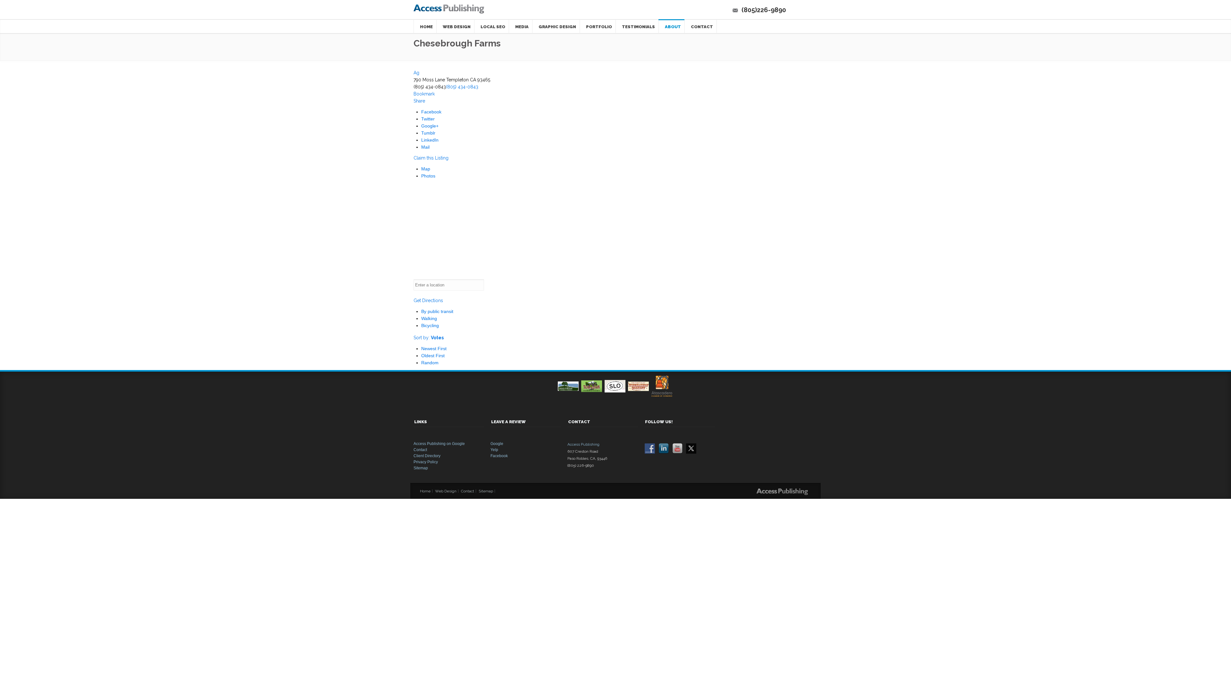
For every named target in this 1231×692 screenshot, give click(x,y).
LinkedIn (430, 140)
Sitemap (421, 468)
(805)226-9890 (763, 10)
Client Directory (427, 456)
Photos (428, 175)
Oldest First (433, 355)
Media (522, 26)
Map (425, 168)
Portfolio (599, 26)
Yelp (494, 450)
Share (419, 100)
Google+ (430, 125)
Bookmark (424, 93)
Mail (425, 147)
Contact (702, 26)
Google (496, 443)
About (673, 26)
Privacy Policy (426, 462)
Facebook (431, 111)
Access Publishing (583, 444)
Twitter (428, 118)
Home (426, 26)
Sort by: (429, 337)
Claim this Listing (431, 158)
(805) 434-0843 (462, 86)
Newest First (434, 348)
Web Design (457, 26)
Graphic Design (557, 26)
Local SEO (493, 26)
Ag (416, 72)
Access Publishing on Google (439, 443)
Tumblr (428, 133)
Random (430, 362)
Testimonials (638, 26)
